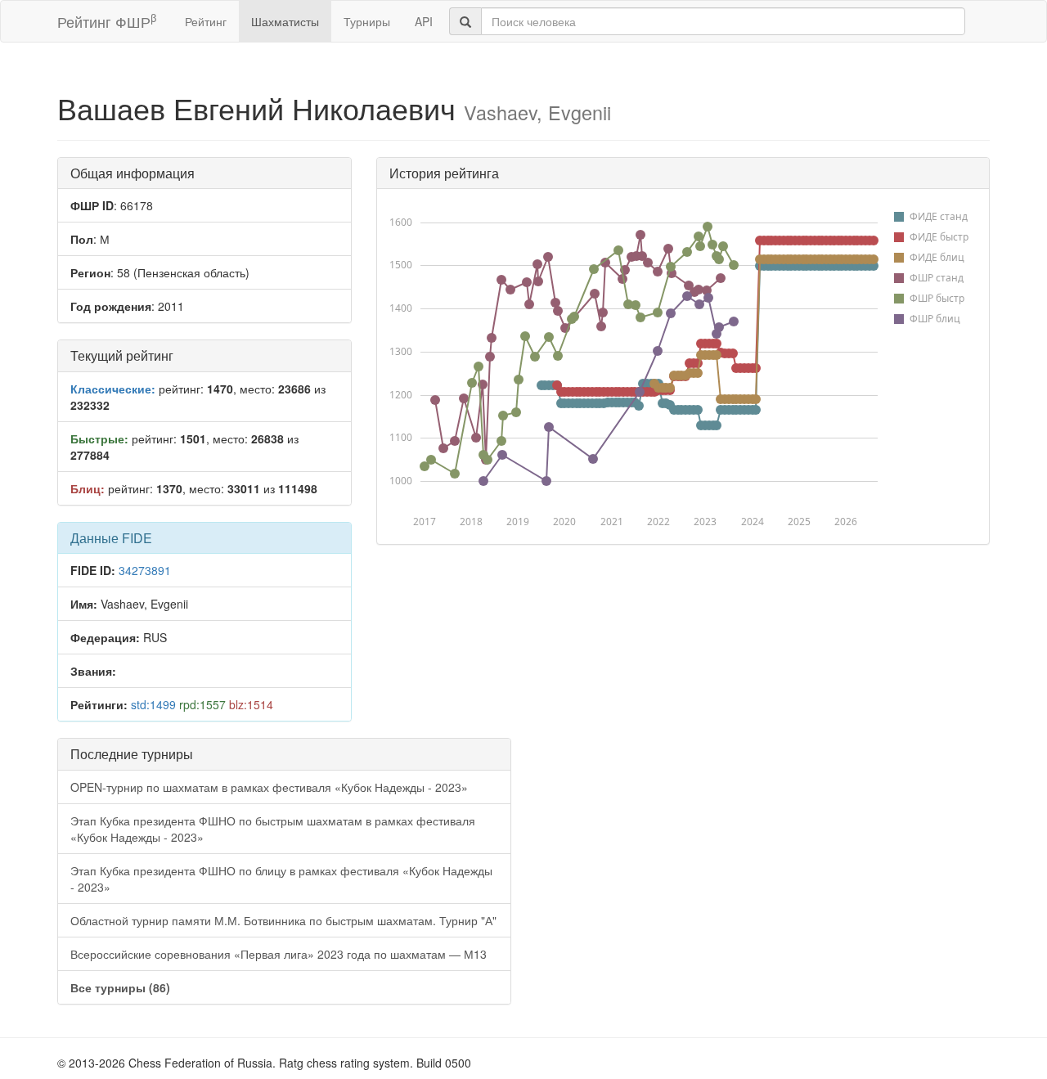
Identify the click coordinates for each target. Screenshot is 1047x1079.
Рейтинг (206, 21)
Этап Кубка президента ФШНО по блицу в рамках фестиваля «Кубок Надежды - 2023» (281, 878)
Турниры (367, 21)
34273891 (145, 570)
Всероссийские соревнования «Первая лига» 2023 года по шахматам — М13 (278, 954)
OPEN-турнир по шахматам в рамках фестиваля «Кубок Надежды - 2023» (269, 787)
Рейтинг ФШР (106, 21)
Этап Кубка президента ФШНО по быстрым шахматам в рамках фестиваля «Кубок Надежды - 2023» (272, 828)
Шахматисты (285, 21)
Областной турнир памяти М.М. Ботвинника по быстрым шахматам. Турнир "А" (283, 920)
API (424, 21)
